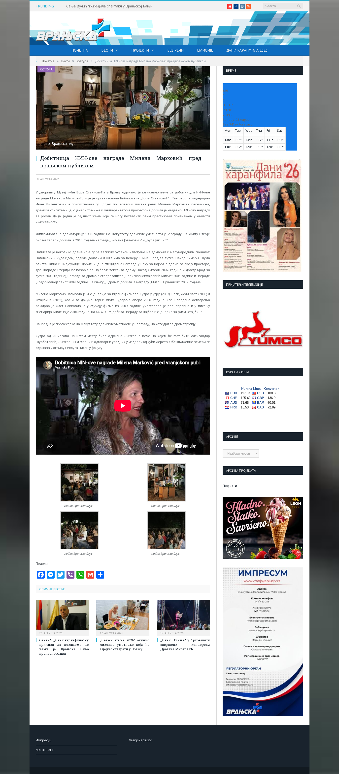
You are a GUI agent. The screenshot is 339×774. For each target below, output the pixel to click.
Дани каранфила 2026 (247, 50)
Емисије (205, 50)
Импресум (44, 740)
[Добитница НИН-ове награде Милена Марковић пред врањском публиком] (123, 108)
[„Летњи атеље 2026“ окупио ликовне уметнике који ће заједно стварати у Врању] (122, 617)
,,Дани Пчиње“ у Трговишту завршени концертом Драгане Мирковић (185, 644)
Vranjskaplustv (140, 740)
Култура (46, 69)
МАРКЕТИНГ (45, 750)
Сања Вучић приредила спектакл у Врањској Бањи (109, 6)
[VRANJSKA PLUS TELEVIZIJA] (73, 28)
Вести (107, 50)
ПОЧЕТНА (79, 50)
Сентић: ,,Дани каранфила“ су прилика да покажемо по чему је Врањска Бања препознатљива (64, 647)
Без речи (175, 50)
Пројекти (140, 50)
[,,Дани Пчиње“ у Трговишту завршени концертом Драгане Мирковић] (183, 617)
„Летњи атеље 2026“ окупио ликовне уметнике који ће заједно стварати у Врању (124, 644)
